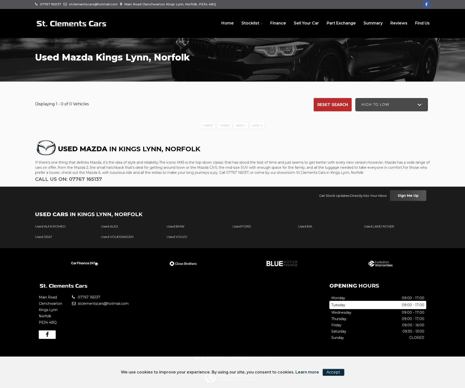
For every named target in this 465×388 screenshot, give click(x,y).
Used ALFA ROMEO (50, 226)
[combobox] (391, 104)
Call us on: (68, 179)
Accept (333, 372)
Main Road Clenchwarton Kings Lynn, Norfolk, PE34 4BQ (169, 4)
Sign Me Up (408, 195)
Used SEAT (43, 237)
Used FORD (241, 226)
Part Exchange (341, 23)
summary (373, 23)
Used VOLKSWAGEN (117, 237)
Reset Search (332, 104)
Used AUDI (109, 226)
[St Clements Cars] (71, 23)
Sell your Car (306, 23)
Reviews (398, 23)
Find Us (422, 23)
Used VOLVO (177, 237)
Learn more (307, 372)
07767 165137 (50, 4)
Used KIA (305, 226)
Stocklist (250, 23)
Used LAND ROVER (379, 226)
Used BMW (175, 226)
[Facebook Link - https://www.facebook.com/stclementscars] (426, 4)
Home (227, 23)
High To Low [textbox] (375, 104)
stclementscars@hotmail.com (93, 4)
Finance (278, 23)
